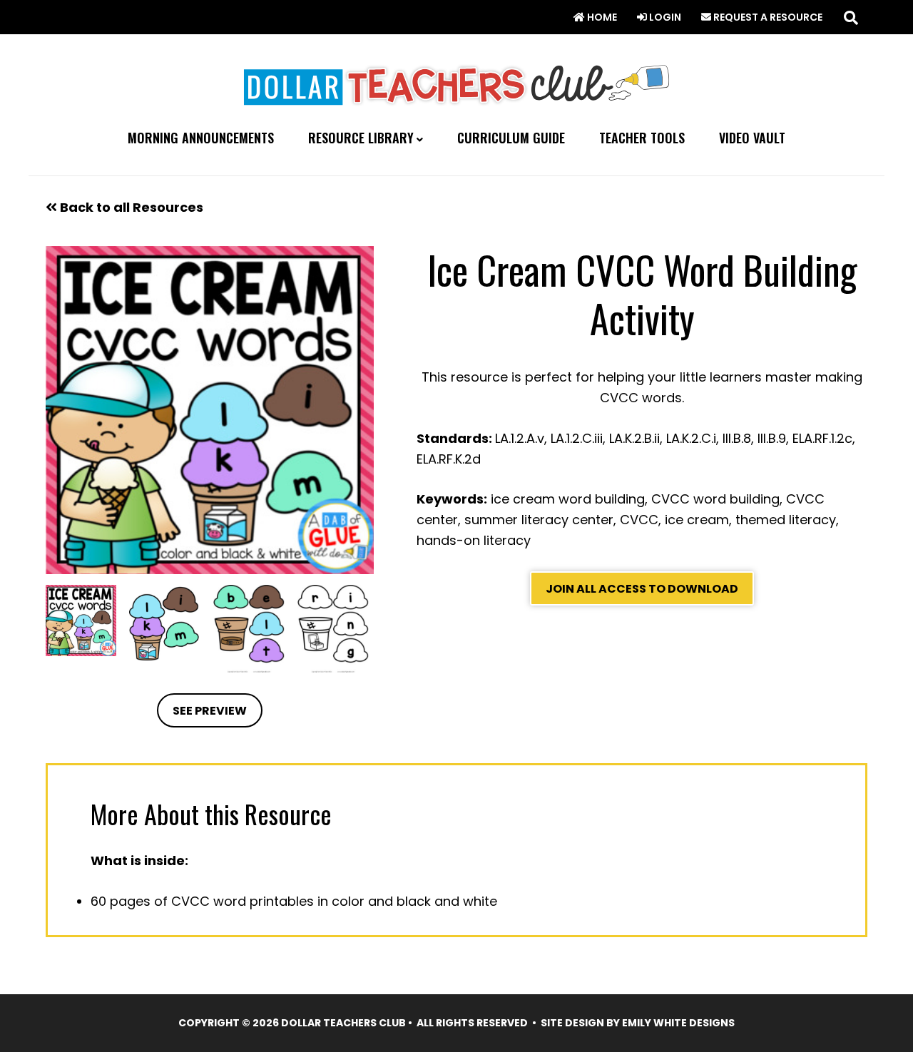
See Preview (210, 711)
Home (601, 17)
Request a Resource (766, 17)
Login (664, 17)
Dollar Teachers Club (456, 82)
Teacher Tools (642, 138)
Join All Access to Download (642, 589)
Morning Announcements (201, 138)
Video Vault (752, 138)
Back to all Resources (130, 207)
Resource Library (361, 138)
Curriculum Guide (511, 138)
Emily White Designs (678, 1023)
